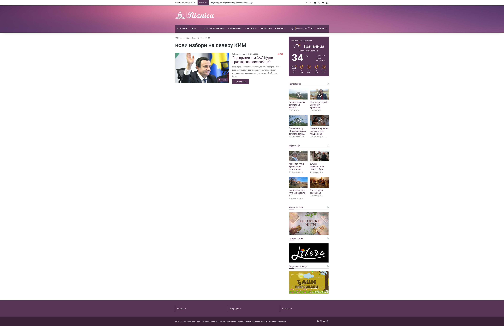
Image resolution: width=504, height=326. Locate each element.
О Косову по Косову (213, 28)
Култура (250, 28)
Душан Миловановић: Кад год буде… (317, 167)
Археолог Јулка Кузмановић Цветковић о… (296, 167)
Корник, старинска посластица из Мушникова (319, 131)
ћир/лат (321, 28)
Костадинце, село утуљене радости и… (297, 193)
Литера (279, 28)
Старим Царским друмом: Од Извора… (297, 105)
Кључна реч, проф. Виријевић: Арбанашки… (319, 105)
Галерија (265, 28)
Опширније (241, 82)
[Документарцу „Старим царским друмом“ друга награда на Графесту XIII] (298, 120)
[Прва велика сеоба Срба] (319, 182)
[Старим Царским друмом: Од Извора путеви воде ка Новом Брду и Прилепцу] (298, 94)
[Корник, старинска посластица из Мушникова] (319, 120)
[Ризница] (195, 15)
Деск (193, 28)
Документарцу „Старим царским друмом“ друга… (297, 131)
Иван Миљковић (240, 54)
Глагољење (235, 28)
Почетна (182, 28)
